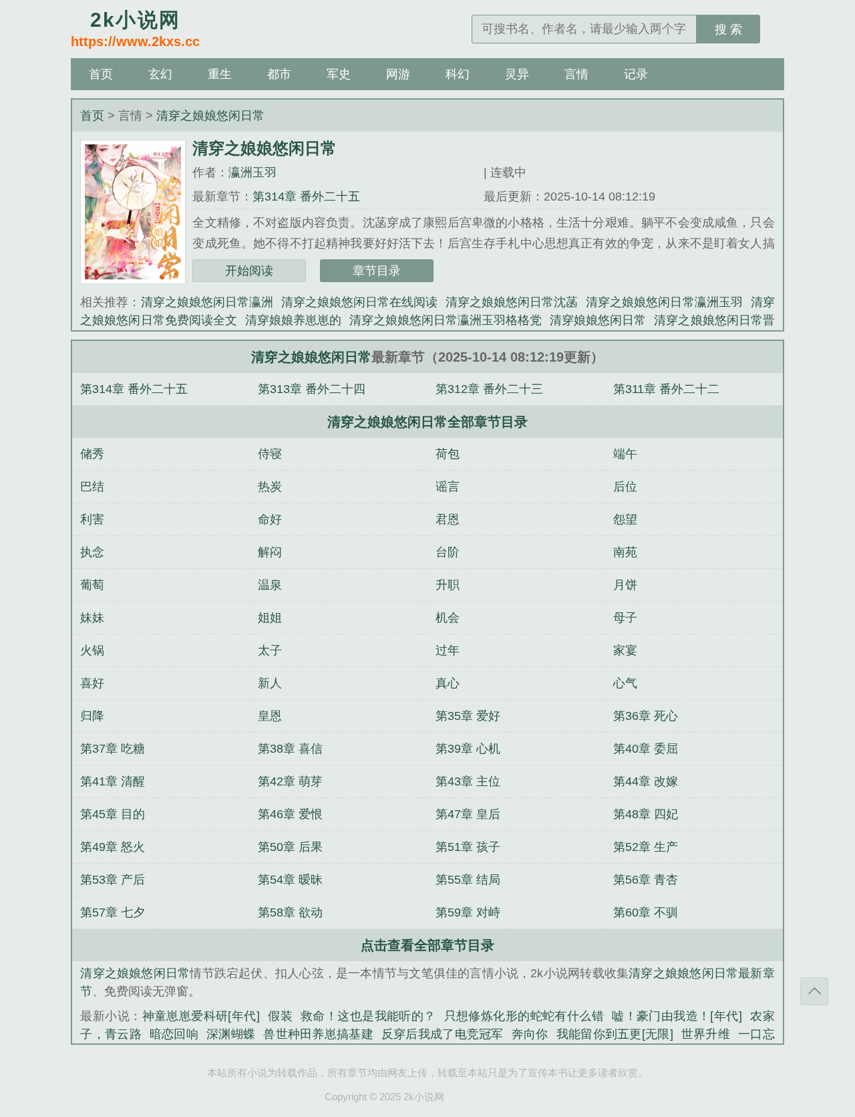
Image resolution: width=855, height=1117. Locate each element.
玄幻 (160, 74)
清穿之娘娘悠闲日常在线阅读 (359, 302)
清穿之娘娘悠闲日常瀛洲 (207, 302)
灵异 (517, 74)
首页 (101, 74)
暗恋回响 (174, 1034)
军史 (339, 74)
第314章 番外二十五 (306, 196)
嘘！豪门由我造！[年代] (677, 1016)
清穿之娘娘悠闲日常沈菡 (512, 302)
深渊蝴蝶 (230, 1034)
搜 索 (728, 29)
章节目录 (377, 270)
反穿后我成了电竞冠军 (442, 1034)
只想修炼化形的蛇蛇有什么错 (524, 1016)
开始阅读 (249, 270)
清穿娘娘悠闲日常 (598, 320)
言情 (576, 74)
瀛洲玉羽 (252, 172)
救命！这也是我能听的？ (368, 1016)
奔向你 (530, 1034)
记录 (636, 74)
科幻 (458, 74)
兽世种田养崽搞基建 (318, 1034)
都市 (279, 74)
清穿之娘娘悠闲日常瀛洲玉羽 (664, 302)
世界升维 (705, 1034)
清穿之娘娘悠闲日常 (210, 115)
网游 (398, 74)
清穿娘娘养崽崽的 (293, 320)
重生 (220, 74)
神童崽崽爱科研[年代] (201, 1016)
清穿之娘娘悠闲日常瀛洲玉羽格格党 (445, 320)
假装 (280, 1016)
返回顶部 (814, 991)
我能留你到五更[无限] (614, 1034)
